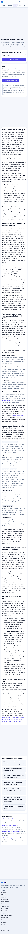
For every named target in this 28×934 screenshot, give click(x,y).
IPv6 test (3, 922)
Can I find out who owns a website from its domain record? (14, 776)
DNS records (6, 400)
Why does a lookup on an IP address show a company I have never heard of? (13, 799)
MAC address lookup (6, 915)
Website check (5, 906)
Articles (3, 924)
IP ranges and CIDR (6, 913)
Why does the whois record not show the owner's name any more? (14, 763)
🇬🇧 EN (20, 2)
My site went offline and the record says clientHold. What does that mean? (14, 791)
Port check (4, 904)
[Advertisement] (14, 23)
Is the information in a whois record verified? (14, 807)
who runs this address (8, 819)
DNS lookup (4, 899)
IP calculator (4, 908)
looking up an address (18, 415)
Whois (15, 5)
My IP (3, 5)
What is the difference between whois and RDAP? (13, 769)
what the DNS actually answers (11, 717)
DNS (24, 5)
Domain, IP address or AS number (11, 52)
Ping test (3, 897)
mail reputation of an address (10, 831)
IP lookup (9, 5)
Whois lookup (5, 894)
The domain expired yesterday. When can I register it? (13, 783)
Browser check (5, 920)
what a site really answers (9, 838)
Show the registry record (11, 80)
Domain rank (4, 917)
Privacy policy (5, 930)
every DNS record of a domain (10, 825)
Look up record (14, 59)
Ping (20, 5)
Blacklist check (5, 901)
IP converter (4, 910)
